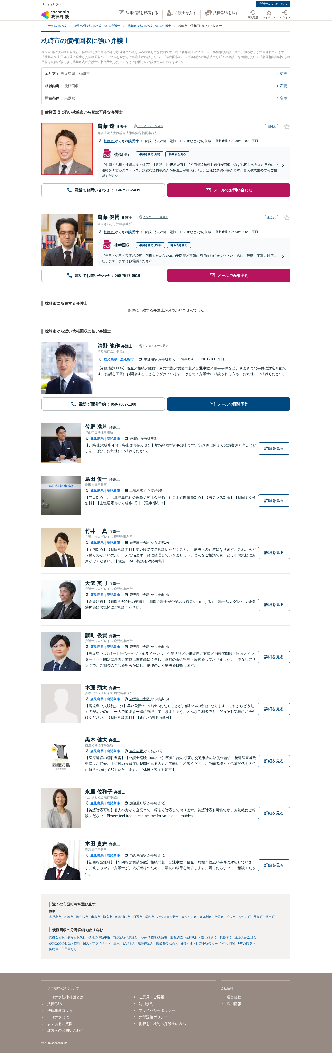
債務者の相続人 (167, 943)
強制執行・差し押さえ (201, 937)
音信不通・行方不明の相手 (199, 943)
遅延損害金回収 (245, 937)
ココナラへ (53, 4)
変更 (283, 74)
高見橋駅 (136, 751)
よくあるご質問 (60, 1024)
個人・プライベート (97, 943)
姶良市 (231, 917)
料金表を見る (177, 154)
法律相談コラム (60, 1010)
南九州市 (205, 917)
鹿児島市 (127, 359)
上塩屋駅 (136, 490)
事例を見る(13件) (150, 245)
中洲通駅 (151, 359)
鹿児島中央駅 (140, 543)
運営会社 (234, 997)
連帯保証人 (145, 943)
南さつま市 (189, 917)
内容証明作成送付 (125, 937)
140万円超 (227, 943)
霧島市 (149, 917)
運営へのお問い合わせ (65, 1030)
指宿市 (107, 917)
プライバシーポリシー (157, 1010)
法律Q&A (54, 1004)
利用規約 (146, 1004)
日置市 (137, 917)
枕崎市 (109, 141)
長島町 (258, 917)
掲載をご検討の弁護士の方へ (162, 1024)
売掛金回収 (57, 937)
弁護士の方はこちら (273, 4)
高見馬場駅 (138, 855)
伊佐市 (219, 917)
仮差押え (225, 937)
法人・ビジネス (124, 943)
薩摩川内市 (122, 917)
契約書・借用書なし (63, 949)
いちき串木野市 (168, 917)
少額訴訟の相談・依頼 (64, 943)
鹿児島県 (110, 359)
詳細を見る (274, 448)
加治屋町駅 (138, 803)
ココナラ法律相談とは (65, 997)
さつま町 (244, 917)
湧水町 (270, 917)
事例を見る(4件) (149, 154)
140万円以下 (246, 943)
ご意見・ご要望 (151, 997)
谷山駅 (135, 438)
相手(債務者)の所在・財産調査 (161, 937)
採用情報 (234, 1004)
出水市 (95, 917)
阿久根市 (82, 917)
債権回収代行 (76, 937)
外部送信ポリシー (153, 1017)
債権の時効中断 (99, 937)
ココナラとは (58, 1017)
